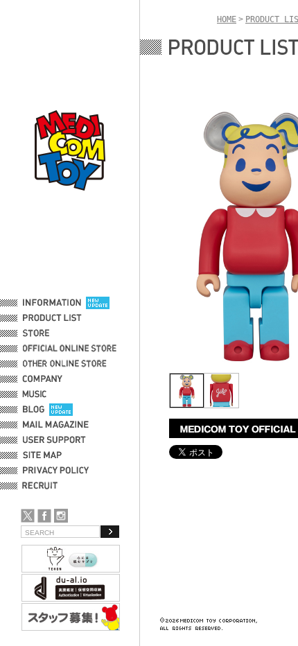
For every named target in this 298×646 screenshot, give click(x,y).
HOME (226, 19)
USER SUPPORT (54, 440)
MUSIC (36, 394)
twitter (28, 516)
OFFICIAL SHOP (53, 333)
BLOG (33, 409)
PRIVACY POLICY (56, 470)
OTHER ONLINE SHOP (66, 364)
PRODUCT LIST (52, 318)
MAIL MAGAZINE (56, 425)
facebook (44, 516)
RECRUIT (42, 486)
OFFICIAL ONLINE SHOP (71, 348)
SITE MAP (42, 455)
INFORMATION (52, 303)
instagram (61, 516)
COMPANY (42, 379)
